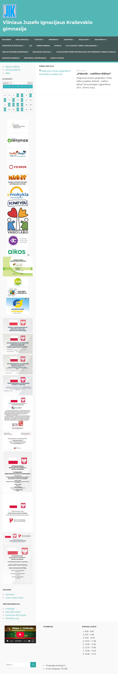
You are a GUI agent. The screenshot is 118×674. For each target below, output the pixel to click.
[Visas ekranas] (33, 641)
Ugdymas (38, 39)
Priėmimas (53, 39)
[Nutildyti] (29, 641)
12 (13, 100)
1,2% (30, 46)
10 (5, 100)
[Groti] (7, 641)
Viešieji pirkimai (43, 46)
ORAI (8, 73)
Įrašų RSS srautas (13, 612)
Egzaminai (68, 39)
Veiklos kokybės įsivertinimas (15, 52)
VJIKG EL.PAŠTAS (13, 66)
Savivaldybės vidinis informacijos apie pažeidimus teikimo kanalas (86, 52)
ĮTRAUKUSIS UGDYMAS (41, 52)
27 (18, 109)
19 (13, 105)
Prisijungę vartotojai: (55, 665)
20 (18, 105)
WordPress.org (12, 618)
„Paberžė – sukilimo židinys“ (94, 73)
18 (9, 105)
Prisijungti (10, 608)
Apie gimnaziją (22, 39)
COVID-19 (57, 46)
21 (22, 105)
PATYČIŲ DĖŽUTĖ (13, 70)
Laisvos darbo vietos (14, 597)
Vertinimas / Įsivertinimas (35, 58)
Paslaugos (83, 39)
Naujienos (6, 39)
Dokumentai (100, 39)
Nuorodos (10, 594)
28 (22, 109)
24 (5, 109)
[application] (20, 634)
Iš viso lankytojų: (53, 668)
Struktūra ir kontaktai (12, 46)
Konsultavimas (57, 58)
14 (22, 100)
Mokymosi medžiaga (11, 58)
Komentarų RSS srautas (16, 615)
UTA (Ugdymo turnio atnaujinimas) (81, 46)
